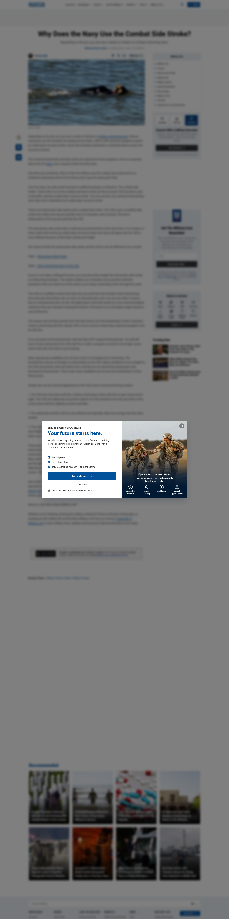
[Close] (181, 425)
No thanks (82, 484)
